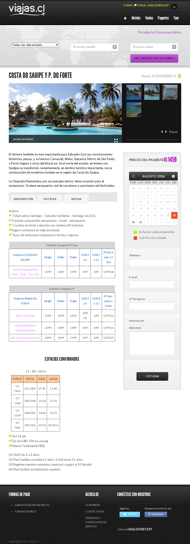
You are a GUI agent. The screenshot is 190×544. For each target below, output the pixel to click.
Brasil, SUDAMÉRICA (159, 76)
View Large (116, 140)
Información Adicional (136, 324)
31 (140, 222)
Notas (76, 199)
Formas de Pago (25, 511)
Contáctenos (94, 511)
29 (174, 215)
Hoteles (50, 199)
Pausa (173, 132)
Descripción (23, 199)
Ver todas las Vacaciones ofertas (159, 32)
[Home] (125, 18)
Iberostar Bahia (25, 315)
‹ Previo (162, 131)
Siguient (166, 131)
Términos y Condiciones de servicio (96, 522)
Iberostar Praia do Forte (25, 337)
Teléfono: (135, 255)
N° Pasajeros (137, 299)
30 (133, 222)
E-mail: (133, 277)
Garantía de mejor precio (32, 504)
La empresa (92, 504)
